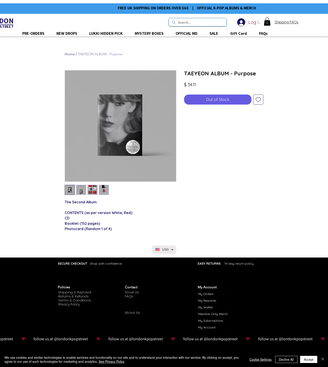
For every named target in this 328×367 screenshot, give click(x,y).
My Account (207, 327)
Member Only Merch (213, 314)
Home (70, 54)
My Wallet (205, 307)
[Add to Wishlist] (258, 100)
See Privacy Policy (112, 361)
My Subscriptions (210, 321)
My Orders (206, 294)
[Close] (322, 359)
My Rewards (207, 301)
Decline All (286, 359)
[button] (267, 21)
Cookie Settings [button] (260, 359)
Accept (308, 359)
